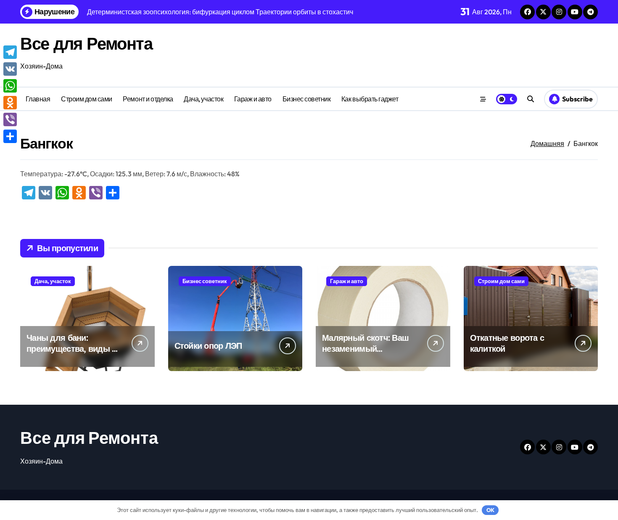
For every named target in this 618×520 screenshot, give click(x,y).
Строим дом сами (86, 99)
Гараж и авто (253, 99)
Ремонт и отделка (148, 99)
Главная (38, 99)
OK (490, 510)
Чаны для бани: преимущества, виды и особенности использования (71, 354)
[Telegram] (10, 52)
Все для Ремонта (86, 43)
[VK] (10, 69)
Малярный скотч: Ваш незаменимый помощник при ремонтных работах (365, 354)
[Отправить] (10, 136)
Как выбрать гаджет (369, 99)
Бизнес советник (307, 99)
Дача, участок (203, 99)
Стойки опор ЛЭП (208, 345)
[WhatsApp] (10, 85)
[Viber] (10, 119)
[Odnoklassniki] (10, 102)
